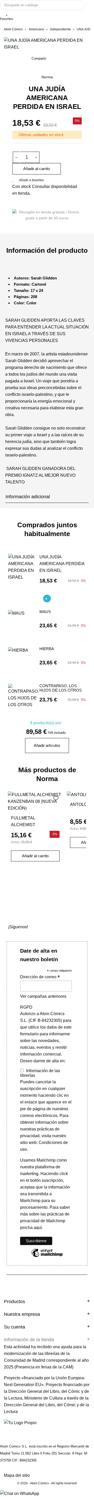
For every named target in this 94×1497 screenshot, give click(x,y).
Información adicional (27, 496)
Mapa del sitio (17, 1475)
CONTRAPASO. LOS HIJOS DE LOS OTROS (60, 688)
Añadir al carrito (36, 168)
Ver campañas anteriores (43, 996)
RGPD (26, 1007)
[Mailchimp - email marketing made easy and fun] (47, 1256)
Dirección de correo (40, 977)
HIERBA (46, 649)
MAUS (45, 612)
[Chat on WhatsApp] (19, 1493)
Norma (47, 77)
